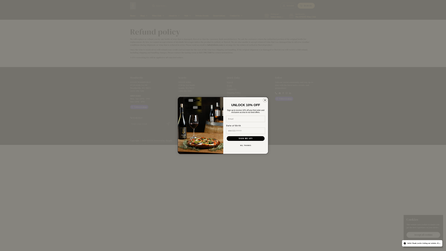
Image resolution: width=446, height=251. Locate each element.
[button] (422, 243)
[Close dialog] (265, 100)
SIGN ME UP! (246, 138)
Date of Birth (233, 125)
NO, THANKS (245, 145)
